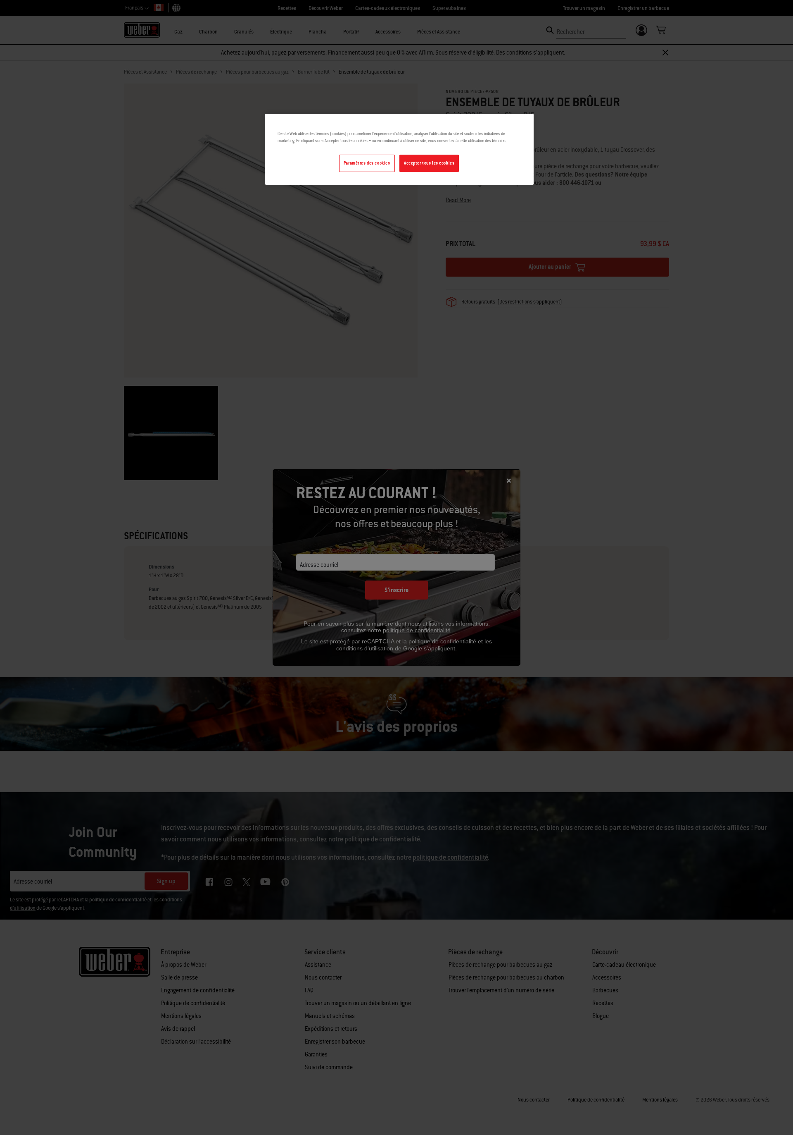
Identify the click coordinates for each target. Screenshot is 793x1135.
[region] (399, 149)
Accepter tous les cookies (429, 163)
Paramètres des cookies (367, 163)
